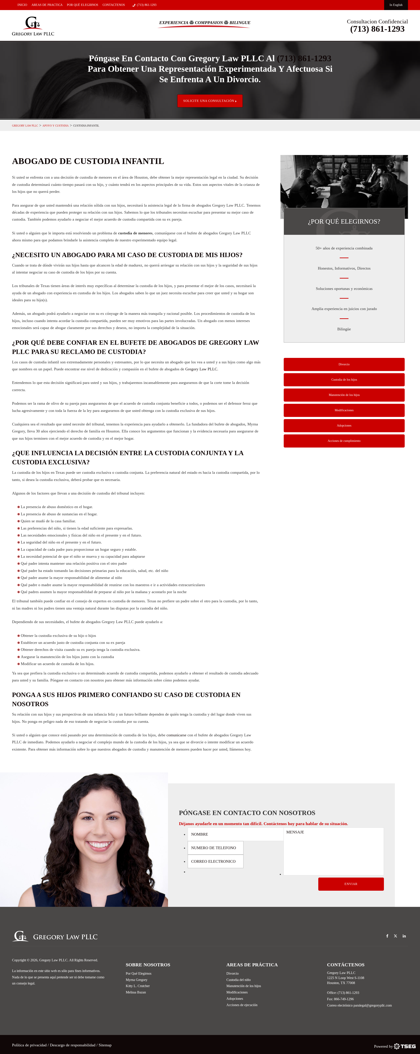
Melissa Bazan (136, 992)
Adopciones (344, 425)
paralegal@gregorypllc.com (373, 1005)
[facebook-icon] (387, 936)
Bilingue (239, 22)
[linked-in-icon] (404, 936)
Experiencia (173, 22)
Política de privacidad (30, 1045)
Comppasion (209, 22)
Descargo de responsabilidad (72, 1045)
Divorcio (344, 364)
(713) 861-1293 (146, 5)
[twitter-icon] (395, 936)
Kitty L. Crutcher (138, 986)
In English (396, 5)
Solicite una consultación (209, 101)
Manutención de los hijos (344, 395)
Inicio (22, 5)
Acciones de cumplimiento (344, 441)
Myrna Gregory (136, 980)
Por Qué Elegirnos (82, 5)
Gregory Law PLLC (201, 369)
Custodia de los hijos (344, 379)
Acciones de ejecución (241, 1005)
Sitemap (105, 1045)
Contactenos (114, 5)
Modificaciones (344, 410)
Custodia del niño (238, 980)
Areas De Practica (47, 5)
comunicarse (176, 735)
